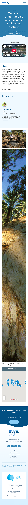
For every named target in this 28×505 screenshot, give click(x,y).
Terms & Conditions (14, 452)
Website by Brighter (14, 502)
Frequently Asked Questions (14, 454)
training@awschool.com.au (14, 439)
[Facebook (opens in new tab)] (15, 446)
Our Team (14, 450)
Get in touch (14, 422)
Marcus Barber (7, 109)
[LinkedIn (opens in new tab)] (12, 446)
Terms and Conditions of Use (14, 491)
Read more (5, 120)
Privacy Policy (14, 492)
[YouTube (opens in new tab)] (8, 446)
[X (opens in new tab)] (19, 446)
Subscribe (14, 456)
